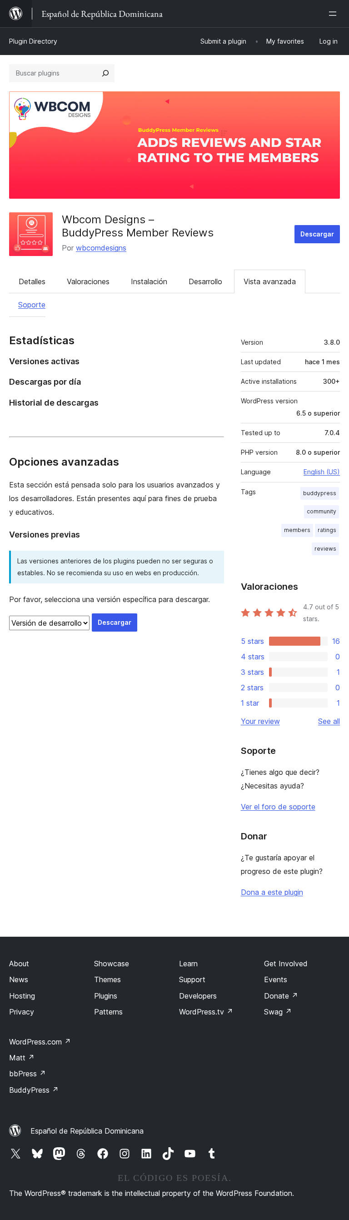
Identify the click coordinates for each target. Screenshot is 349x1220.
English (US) (322, 472)
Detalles (32, 281)
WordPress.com (40, 1041)
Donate (281, 995)
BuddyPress (34, 1089)
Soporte (31, 304)
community (321, 511)
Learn (188, 963)
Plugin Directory (33, 41)
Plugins (105, 995)
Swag (278, 1011)
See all (329, 721)
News (18, 979)
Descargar (317, 234)
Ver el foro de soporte (278, 806)
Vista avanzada (270, 281)
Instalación (149, 281)
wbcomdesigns (101, 247)
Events (275, 979)
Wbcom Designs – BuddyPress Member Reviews (138, 226)
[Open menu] (334, 13)
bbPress (27, 1073)
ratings (327, 530)
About (19, 963)
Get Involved (286, 963)
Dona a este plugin (272, 892)
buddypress (319, 493)
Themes (107, 979)
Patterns (108, 1011)
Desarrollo (205, 281)
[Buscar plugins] (105, 73)
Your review (260, 721)
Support (192, 979)
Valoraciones (88, 281)
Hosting (22, 995)
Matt (22, 1057)
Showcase (111, 963)
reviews (325, 548)
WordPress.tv (206, 1011)
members (297, 530)
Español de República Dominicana (87, 1130)
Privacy (21, 1011)
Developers (198, 995)
